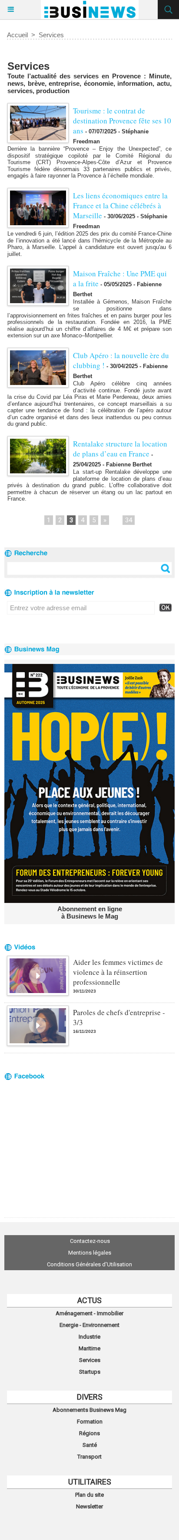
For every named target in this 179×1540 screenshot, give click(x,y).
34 (128, 520)
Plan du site (89, 1494)
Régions (89, 1433)
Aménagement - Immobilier (89, 1313)
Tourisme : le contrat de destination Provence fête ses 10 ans (122, 121)
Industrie (89, 1336)
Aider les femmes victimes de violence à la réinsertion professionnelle (118, 972)
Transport (89, 1456)
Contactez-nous (90, 1241)
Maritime (89, 1348)
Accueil (17, 35)
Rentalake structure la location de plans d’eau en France (120, 449)
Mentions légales (89, 1252)
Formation (90, 1421)
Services (51, 35)
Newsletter (89, 1506)
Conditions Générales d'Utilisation (89, 1264)
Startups (89, 1372)
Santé (90, 1445)
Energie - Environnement (89, 1325)
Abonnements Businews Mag (89, 1410)
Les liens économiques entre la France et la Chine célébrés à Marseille (120, 205)
